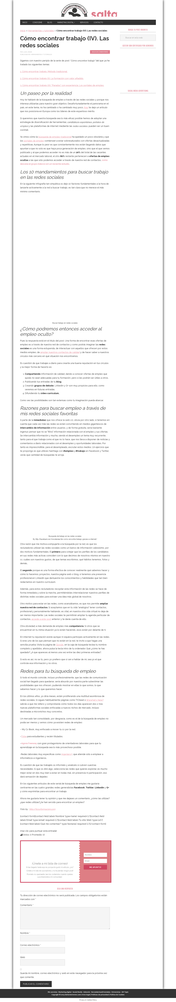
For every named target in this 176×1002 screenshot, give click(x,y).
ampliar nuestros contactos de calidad (60, 352)
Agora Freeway (29, 743)
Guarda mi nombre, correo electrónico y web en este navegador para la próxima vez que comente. (63, 975)
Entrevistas (116, 992)
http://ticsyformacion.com (42, 809)
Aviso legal (86, 995)
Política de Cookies (117, 995)
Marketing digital (64, 992)
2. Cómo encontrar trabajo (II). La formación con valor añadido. (52, 78)
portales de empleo (34, 141)
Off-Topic (125, 992)
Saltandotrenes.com (73, 995)
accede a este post (41, 619)
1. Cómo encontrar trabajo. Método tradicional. (43, 71)
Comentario (27, 905)
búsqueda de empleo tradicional (54, 137)
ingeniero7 (66, 754)
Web (22, 957)
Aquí (86, 107)
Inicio (23, 30)
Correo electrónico (30, 945)
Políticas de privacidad (100, 995)
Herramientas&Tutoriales (101, 992)
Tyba (23, 736)
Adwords (86, 992)
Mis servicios (52, 992)
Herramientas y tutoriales (41, 30)
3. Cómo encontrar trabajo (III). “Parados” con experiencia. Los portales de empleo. (62, 85)
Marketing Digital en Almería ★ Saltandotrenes (88, 10)
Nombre (25, 933)
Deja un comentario (100, 52)
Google (59, 644)
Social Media (77, 992)
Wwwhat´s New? (95, 700)
